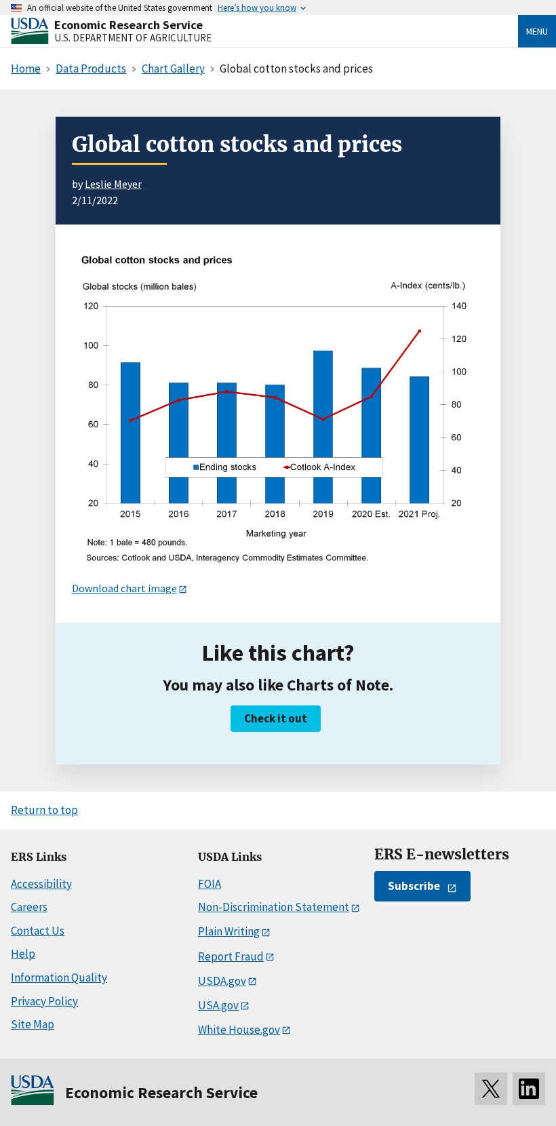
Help (23, 953)
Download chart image (124, 588)
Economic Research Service (128, 25)
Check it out (275, 718)
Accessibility (41, 883)
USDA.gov (222, 980)
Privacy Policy (44, 1001)
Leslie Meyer (113, 184)
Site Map (32, 1024)
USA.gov (218, 1005)
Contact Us (37, 930)
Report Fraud (231, 956)
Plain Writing (229, 931)
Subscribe (414, 885)
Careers (29, 906)
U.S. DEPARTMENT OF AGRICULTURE (133, 37)
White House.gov (239, 1029)
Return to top (44, 809)
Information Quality (59, 977)
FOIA (209, 883)
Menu (537, 31)
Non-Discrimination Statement (273, 906)
